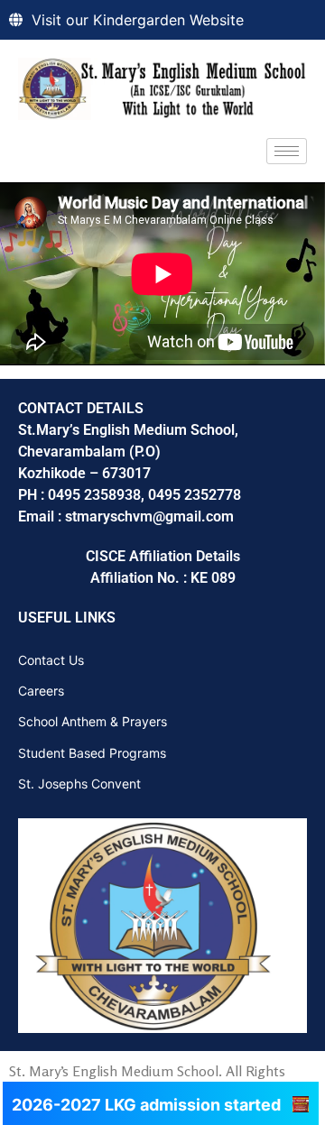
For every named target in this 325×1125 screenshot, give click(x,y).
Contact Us (51, 660)
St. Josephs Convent (79, 783)
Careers (41, 691)
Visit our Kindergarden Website (138, 20)
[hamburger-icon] (286, 151)
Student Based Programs (92, 753)
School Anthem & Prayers (92, 721)
